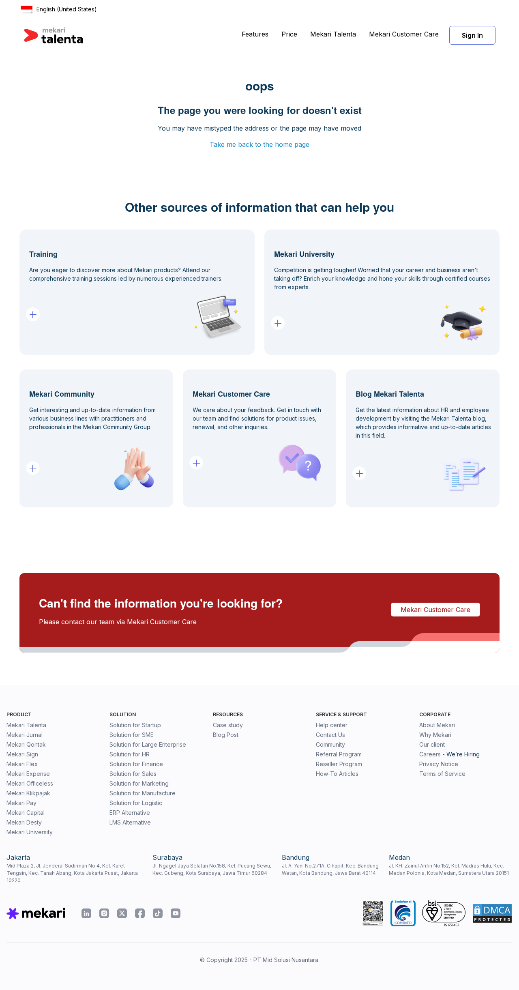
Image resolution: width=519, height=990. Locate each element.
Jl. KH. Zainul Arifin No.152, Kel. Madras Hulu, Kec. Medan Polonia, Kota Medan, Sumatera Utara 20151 (449, 869)
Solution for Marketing (139, 783)
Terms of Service (442, 773)
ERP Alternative (129, 812)
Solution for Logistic (135, 802)
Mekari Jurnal (24, 734)
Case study (228, 725)
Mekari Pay (21, 802)
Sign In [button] (472, 35)
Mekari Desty (24, 822)
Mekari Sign (22, 754)
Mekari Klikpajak (28, 793)
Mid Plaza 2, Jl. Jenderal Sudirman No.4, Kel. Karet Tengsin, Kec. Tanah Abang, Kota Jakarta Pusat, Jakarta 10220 (72, 873)
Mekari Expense (28, 773)
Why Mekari (435, 734)
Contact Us (330, 734)
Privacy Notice (438, 763)
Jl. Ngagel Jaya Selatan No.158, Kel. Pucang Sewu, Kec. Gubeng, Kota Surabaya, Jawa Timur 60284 (211, 869)
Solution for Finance (136, 763)
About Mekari (437, 725)
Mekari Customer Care (404, 34)
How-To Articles (337, 773)
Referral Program (339, 754)
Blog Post (225, 734)
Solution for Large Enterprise (147, 744)
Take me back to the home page (259, 144)
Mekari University (29, 832)
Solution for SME (131, 734)
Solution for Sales (133, 773)
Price (289, 34)
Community (330, 744)
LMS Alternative (130, 822)
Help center (331, 725)
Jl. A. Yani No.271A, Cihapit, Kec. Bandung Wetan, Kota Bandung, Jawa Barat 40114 (330, 869)
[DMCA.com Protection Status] (492, 913)
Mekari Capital (25, 812)
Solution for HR (129, 754)
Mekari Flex (22, 763)
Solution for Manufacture (142, 793)
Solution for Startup (135, 725)
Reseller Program (339, 763)
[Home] (53, 35)
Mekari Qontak (26, 744)
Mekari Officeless (29, 783)
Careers (430, 754)
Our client (432, 744)
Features (255, 34)
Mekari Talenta (333, 34)
